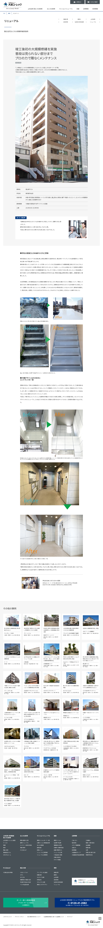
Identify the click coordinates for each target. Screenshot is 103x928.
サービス (5, 843)
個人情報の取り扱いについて (34, 916)
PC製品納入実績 (58, 855)
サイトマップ (69, 916)
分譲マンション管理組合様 (43, 843)
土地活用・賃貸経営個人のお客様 (8, 836)
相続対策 (65, 19)
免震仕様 (39, 875)
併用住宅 (39, 879)
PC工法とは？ (23, 850)
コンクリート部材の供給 (26, 845)
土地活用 (93, 19)
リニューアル (93, 22)
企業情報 (74, 836)
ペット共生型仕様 (24, 884)
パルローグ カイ (24, 872)
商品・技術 (5, 850)
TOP (4, 13)
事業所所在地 (89, 855)
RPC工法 (22, 877)
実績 (4, 845)
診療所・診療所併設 (58, 847)
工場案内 (88, 840)
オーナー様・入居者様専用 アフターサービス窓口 (26, 902)
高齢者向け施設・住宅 (25, 879)
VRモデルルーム (7, 855)
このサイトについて (7, 916)
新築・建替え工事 (24, 840)
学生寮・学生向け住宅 (25, 882)
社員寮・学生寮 (57, 843)
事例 (9, 13)
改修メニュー (40, 850)
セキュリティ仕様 (41, 882)
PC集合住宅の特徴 (7, 872)
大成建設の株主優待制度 (78, 855)
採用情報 (95, 9)
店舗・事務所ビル (58, 850)
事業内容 (88, 847)
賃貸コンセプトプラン (42, 884)
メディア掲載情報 (76, 845)
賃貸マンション (57, 840)
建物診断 (39, 847)
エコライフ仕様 (40, 877)
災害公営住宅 (57, 857)
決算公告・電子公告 (90, 852)
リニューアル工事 (58, 852)
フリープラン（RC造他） (42, 872)
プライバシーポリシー (19, 916)
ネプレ (21, 875)
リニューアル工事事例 (42, 855)
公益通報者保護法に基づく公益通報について (54, 916)
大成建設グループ (76, 852)
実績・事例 (22, 847)
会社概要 (88, 845)
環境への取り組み (90, 843)
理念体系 (74, 843)
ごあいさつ (74, 840)
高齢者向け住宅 (58, 845)
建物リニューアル (24, 843)
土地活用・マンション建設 (9, 840)
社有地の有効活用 (79, 22)
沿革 (87, 850)
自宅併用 (65, 22)
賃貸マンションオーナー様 (43, 840)
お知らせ (74, 847)
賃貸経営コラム (7, 852)
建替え (79, 19)
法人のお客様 (24, 836)
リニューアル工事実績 (42, 852)
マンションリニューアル (43, 836)
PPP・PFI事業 (57, 859)
